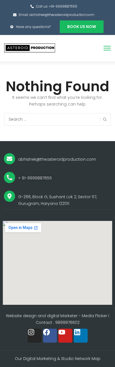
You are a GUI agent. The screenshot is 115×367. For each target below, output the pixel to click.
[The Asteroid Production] (30, 48)
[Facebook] (50, 336)
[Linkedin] (81, 336)
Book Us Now (81, 26)
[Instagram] (35, 336)
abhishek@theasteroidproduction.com (61, 14)
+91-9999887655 (63, 6)
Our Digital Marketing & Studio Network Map (57, 358)
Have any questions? (33, 26)
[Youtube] (65, 336)
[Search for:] (57, 119)
